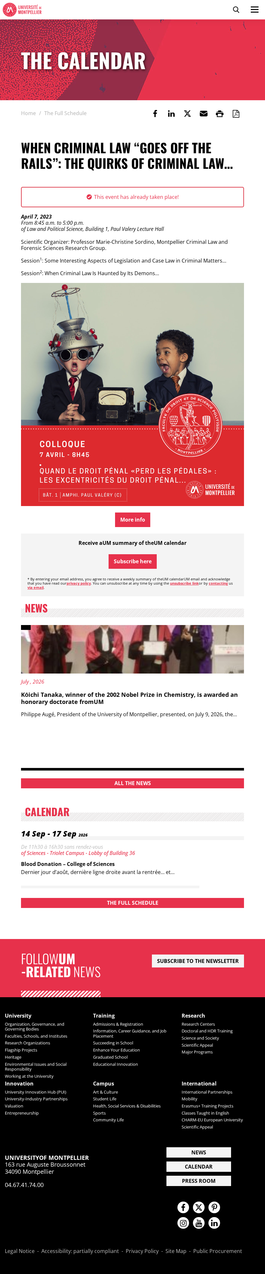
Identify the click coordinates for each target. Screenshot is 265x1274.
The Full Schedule (132, 902)
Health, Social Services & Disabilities (127, 1106)
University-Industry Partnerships (36, 1099)
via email (35, 587)
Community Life (108, 1120)
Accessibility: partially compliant (80, 1251)
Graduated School (110, 1057)
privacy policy (79, 583)
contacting (218, 583)
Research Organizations (27, 1043)
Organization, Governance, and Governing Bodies (34, 1026)
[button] (204, 113)
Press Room (199, 1180)
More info (132, 519)
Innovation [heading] (19, 1084)
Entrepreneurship (22, 1113)
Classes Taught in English (205, 1113)
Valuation (14, 1106)
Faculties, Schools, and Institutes (36, 1036)
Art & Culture (105, 1092)
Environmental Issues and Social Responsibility (36, 1066)
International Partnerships (207, 1092)
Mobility (189, 1099)
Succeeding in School (113, 1043)
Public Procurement (217, 1251)
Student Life (104, 1099)
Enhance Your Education (116, 1050)
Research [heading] (193, 1016)
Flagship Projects (21, 1050)
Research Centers (198, 1024)
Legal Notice (20, 1251)
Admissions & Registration (118, 1024)
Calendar (199, 1166)
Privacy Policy (142, 1251)
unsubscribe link (184, 583)
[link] (155, 113)
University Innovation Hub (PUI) (35, 1092)
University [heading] (18, 1016)
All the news (132, 783)
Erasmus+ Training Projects (207, 1106)
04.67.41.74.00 (24, 1185)
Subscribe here (133, 561)
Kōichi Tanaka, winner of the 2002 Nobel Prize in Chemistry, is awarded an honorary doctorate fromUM (129, 698)
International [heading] (199, 1084)
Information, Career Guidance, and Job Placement (129, 1033)
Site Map (175, 1251)
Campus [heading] (103, 1084)
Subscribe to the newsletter (198, 961)
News (198, 1152)
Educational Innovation (115, 1064)
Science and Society (200, 1038)
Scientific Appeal (197, 1045)
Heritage (13, 1057)
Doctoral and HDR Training (207, 1031)
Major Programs (197, 1052)
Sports (99, 1113)
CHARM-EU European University (212, 1120)
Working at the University (29, 1076)
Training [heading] (104, 1016)
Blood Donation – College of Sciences (68, 864)
